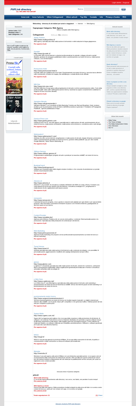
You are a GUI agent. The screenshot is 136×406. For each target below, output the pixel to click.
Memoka (37, 351)
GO (123, 9)
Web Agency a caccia (41, 386)
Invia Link (25, 17)
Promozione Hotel (40, 69)
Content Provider (40, 215)
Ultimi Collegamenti (55, 17)
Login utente (116, 3)
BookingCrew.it (39, 165)
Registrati (126, 2)
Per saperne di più (40, 44)
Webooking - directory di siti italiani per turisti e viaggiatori (53, 23)
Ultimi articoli (71, 17)
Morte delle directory (41, 378)
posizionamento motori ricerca (45, 296)
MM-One (37, 84)
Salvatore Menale (40, 101)
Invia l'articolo (38, 17)
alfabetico (65, 35)
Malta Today (112, 120)
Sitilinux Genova (40, 151)
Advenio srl (38, 181)
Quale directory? (112, 64)
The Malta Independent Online (118, 124)
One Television (113, 126)
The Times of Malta (115, 122)
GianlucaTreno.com (41, 119)
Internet (80, 23)
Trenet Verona (39, 246)
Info (101, 17)
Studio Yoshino (39, 38)
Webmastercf (38, 134)
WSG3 (36, 335)
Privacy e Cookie (113, 17)
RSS (124, 17)
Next (100, 395)
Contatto (93, 17)
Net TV (111, 127)
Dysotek (37, 52)
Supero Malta (39, 314)
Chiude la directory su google (116, 101)
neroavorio (38, 198)
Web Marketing (39, 231)
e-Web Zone (38, 279)
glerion (36, 262)
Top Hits (83, 17)
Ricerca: (80, 9)
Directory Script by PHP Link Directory (68, 404)
